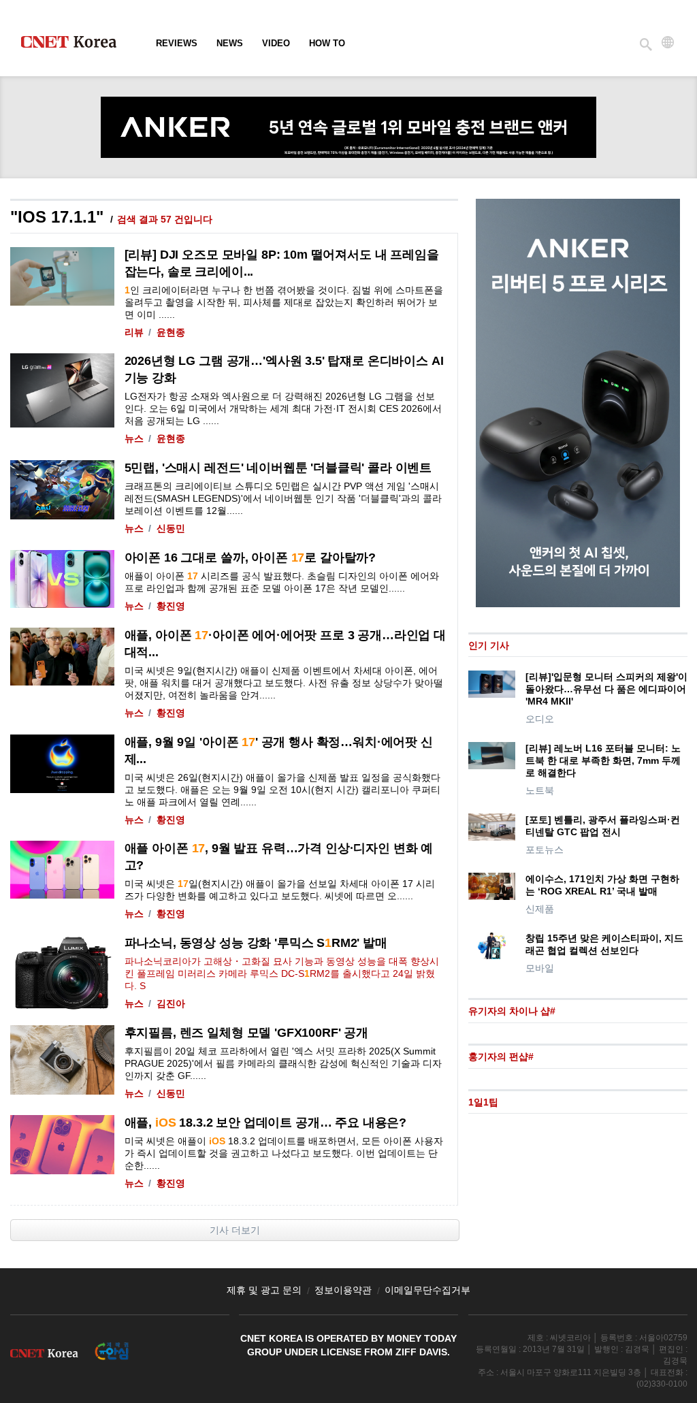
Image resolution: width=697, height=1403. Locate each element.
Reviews (176, 43)
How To (327, 43)
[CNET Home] (75, 45)
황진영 (171, 605)
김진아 (171, 1003)
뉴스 (134, 438)
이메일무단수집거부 (427, 1290)
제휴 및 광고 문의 (264, 1290)
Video (276, 43)
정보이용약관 (343, 1290)
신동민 (171, 528)
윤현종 (171, 332)
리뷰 (134, 332)
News (229, 43)
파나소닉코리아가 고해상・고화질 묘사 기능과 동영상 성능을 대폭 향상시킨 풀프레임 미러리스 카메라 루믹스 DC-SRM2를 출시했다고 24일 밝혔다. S (282, 973)
